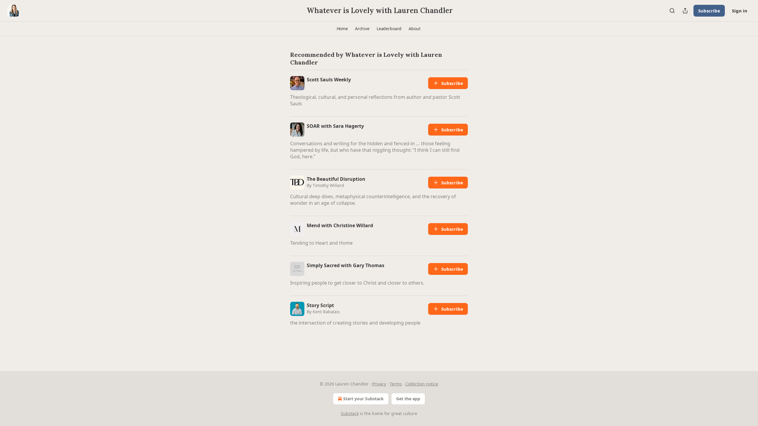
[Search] (672, 11)
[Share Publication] (685, 11)
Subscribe (709, 11)
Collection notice (421, 384)
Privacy (379, 384)
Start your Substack (363, 398)
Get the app (408, 398)
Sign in (739, 11)
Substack (350, 413)
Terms (396, 384)
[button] (342, 29)
